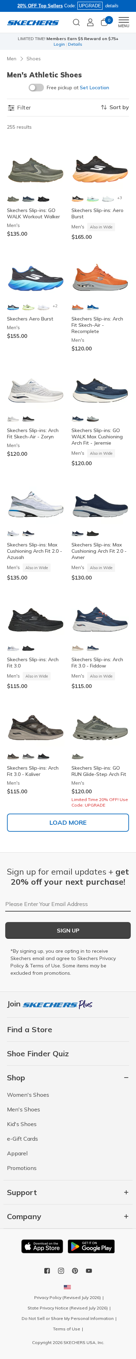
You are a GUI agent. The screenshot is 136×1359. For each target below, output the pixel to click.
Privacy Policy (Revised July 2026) (67, 1297)
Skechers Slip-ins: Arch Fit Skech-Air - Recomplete (97, 325)
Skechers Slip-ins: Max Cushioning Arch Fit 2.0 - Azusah (34, 551)
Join (15, 1004)
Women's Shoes (28, 1094)
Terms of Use (45, 965)
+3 (119, 197)
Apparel (17, 1153)
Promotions (22, 1167)
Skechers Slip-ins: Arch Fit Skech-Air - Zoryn (33, 433)
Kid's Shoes (22, 1123)
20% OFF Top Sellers (40, 5)
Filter (23, 107)
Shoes (34, 58)
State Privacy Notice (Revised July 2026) (68, 1308)
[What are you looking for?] (76, 21)
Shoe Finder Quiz (38, 1053)
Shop (64, 44)
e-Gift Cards (22, 1138)
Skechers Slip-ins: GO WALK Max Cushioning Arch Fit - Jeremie (97, 436)
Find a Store (29, 1029)
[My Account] (90, 22)
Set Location (94, 87)
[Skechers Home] (33, 22)
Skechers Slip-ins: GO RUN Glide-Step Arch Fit (98, 771)
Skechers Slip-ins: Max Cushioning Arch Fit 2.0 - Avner (99, 551)
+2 (55, 305)
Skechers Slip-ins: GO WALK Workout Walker (33, 213)
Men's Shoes (23, 1109)
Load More (68, 822)
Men (11, 58)
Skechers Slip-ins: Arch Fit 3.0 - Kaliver (33, 771)
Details (80, 44)
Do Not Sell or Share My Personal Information (68, 1318)
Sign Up (68, 930)
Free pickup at (78, 87)
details (112, 5)
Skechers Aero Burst (30, 319)
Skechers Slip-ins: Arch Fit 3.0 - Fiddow (97, 662)
